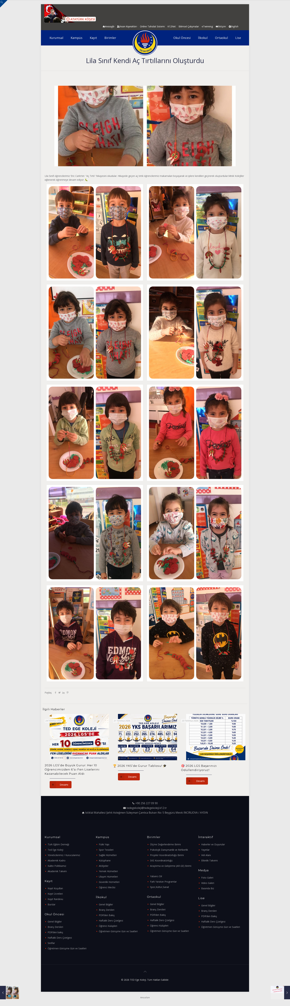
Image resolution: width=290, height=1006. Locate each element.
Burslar (51, 904)
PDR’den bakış (55, 932)
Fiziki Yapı (104, 844)
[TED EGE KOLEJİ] (145, 42)
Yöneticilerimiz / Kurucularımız (64, 855)
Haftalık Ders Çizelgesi (60, 937)
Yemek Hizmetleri (108, 871)
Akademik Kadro (56, 860)
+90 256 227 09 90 (146, 803)
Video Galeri (207, 883)
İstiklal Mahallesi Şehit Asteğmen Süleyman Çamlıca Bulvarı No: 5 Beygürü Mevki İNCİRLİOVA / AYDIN (146, 812)
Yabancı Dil (156, 876)
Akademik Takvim (57, 871)
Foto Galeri (207, 877)
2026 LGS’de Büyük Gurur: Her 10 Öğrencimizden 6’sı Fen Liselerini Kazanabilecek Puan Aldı (72, 769)
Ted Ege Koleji (55, 849)
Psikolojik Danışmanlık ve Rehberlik (169, 849)
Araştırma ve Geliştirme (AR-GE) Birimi (170, 865)
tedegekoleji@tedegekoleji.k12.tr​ (147, 808)
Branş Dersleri (55, 926)
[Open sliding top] (4, 4)
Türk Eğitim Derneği (58, 844)
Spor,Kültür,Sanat (159, 887)
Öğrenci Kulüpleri (108, 925)
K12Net (171, 26)
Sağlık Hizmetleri (108, 855)
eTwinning (207, 26)
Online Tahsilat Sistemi (152, 26)
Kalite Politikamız (57, 865)
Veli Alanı (206, 855)
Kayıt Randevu (55, 899)
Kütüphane (105, 860)
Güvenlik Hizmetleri (109, 882)
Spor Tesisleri (106, 849)
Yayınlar (205, 849)
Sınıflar (51, 943)
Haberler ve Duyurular (213, 844)
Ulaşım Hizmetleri (108, 876)
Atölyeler (103, 865)
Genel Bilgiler (55, 921)
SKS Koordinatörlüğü (161, 860)
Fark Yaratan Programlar (163, 881)
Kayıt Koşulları (55, 888)
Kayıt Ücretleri (55, 893)
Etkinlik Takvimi (209, 860)
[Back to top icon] (145, 971)
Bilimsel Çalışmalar (189, 26)
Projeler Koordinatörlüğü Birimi (167, 855)
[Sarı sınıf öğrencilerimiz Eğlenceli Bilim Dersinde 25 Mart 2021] (9, 992)
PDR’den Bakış (107, 915)
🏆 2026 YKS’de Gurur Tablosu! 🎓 (140, 765)
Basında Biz (207, 888)
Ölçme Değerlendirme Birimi (165, 844)
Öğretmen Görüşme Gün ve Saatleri (67, 948)
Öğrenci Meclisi (107, 887)
